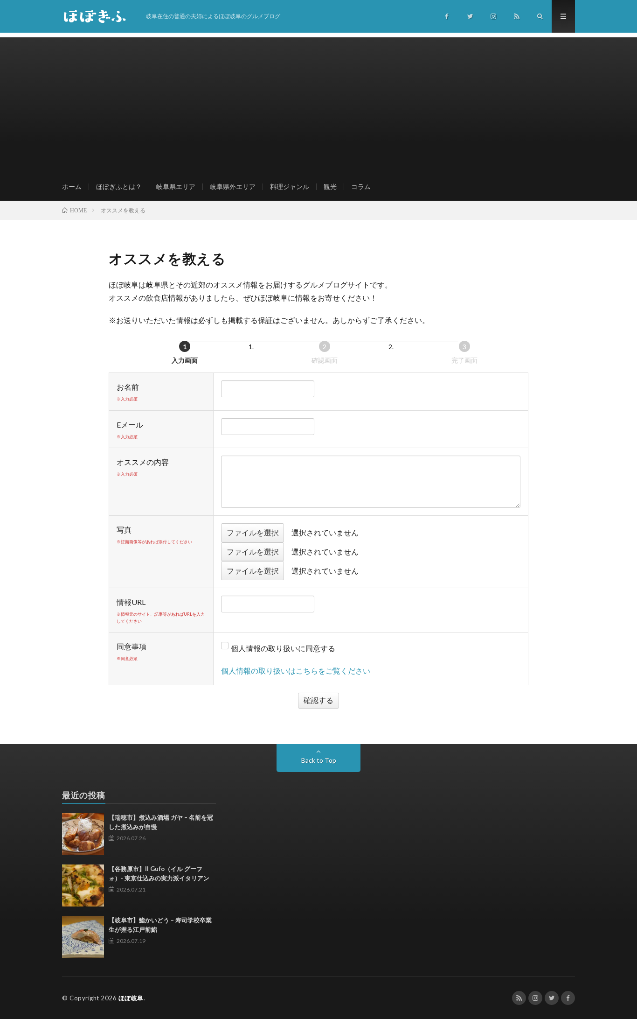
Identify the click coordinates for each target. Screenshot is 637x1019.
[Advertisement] (318, 102)
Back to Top (318, 760)
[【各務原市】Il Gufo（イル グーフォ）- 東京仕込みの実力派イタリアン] (83, 885)
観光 (330, 186)
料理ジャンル (289, 186)
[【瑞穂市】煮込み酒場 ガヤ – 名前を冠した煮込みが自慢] (83, 834)
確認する (318, 700)
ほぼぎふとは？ (119, 186)
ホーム (72, 186)
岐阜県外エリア (233, 186)
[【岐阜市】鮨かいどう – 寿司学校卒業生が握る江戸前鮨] (83, 937)
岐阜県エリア (175, 186)
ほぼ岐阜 (131, 998)
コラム (361, 186)
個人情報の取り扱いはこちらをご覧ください (295, 670)
